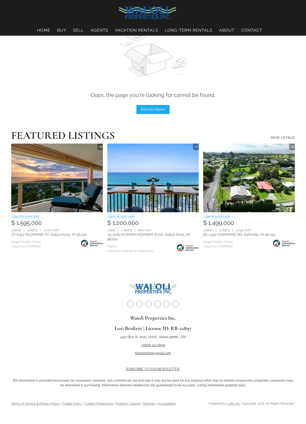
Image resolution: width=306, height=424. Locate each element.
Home (43, 30)
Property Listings (128, 403)
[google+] (175, 304)
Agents (99, 30)
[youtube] (166, 304)
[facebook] (130, 304)
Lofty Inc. (234, 403)
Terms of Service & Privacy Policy (35, 403)
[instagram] (157, 304)
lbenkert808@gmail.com (153, 353)
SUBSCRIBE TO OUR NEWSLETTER (153, 369)
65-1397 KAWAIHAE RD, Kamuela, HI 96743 (239, 234)
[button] (147, 12)
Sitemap (149, 403)
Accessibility (167, 403)
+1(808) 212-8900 (153, 345)
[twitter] (139, 304)
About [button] (227, 30)
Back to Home (153, 109)
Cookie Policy (72, 403)
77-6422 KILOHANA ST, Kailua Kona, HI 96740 (49, 234)
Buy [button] (61, 30)
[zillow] (148, 304)
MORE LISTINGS (283, 138)
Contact (251, 30)
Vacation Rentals (136, 30)
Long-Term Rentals (189, 30)
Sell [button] (78, 30)
